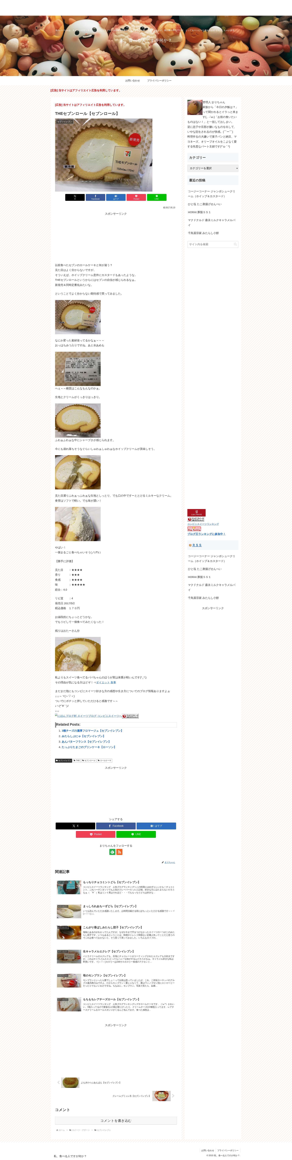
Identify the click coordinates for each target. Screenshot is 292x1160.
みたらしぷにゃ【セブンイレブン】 (84, 736)
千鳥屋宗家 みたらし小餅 (203, 233)
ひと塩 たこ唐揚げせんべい (205, 204)
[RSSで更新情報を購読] (119, 852)
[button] (235, 244)
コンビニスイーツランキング (203, 524)
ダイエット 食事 (106, 682)
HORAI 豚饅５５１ (199, 212)
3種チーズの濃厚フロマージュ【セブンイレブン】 (92, 730)
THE (78, 760)
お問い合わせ (207, 1150)
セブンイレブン (64, 760)
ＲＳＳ (197, 545)
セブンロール (89, 760)
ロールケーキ (105, 760)
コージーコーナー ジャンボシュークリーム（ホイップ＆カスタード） (211, 194)
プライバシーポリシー (228, 1150)
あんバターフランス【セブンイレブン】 (86, 741)
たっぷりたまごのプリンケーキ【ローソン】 (89, 747)
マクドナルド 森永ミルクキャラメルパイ (211, 223)
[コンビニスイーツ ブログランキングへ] (130, 715)
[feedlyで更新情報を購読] (112, 852)
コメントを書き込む (116, 1121)
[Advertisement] (116, 237)
